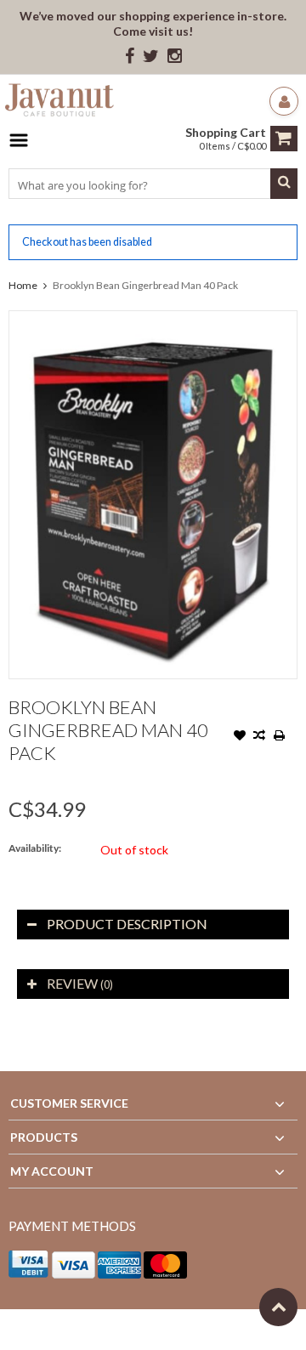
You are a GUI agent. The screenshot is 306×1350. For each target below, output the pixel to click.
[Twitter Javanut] (151, 56)
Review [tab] (80, 983)
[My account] (284, 101)
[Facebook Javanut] (129, 56)
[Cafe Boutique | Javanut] (59, 102)
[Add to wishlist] (239, 737)
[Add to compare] (259, 737)
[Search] (284, 183)
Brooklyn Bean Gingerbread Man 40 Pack (145, 285)
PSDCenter (231, 1329)
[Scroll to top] (278, 1307)
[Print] (278, 737)
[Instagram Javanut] (174, 56)
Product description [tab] (127, 924)
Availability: (34, 848)
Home (22, 285)
